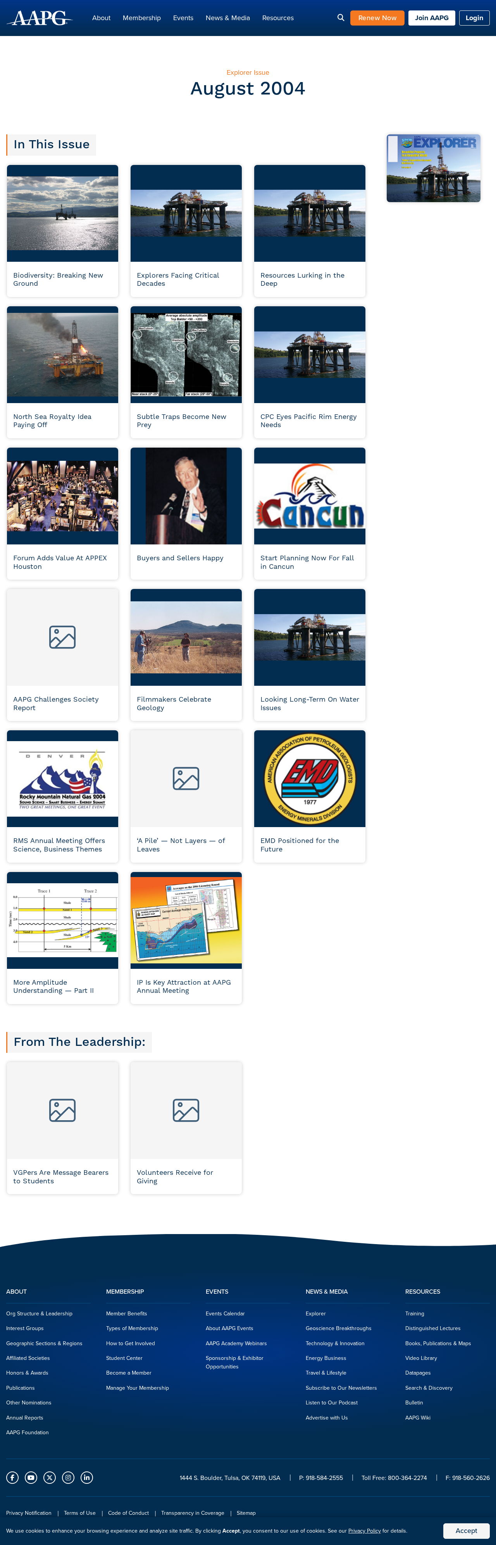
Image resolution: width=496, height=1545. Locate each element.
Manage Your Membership (137, 1388)
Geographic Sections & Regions (44, 1343)
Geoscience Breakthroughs (339, 1328)
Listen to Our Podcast (332, 1403)
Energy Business (326, 1358)
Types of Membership (132, 1328)
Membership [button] (142, 18)
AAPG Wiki (418, 1418)
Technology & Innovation (335, 1343)
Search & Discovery (429, 1388)
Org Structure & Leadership (39, 1314)
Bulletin (414, 1403)
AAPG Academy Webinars (236, 1343)
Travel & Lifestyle (326, 1373)
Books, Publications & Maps (438, 1343)
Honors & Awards (27, 1373)
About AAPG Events (229, 1328)
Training (414, 1314)
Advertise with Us (327, 1418)
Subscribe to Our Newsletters (341, 1388)
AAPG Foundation (27, 1432)
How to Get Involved (130, 1343)
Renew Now (377, 18)
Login (474, 18)
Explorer (316, 1314)
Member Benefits (126, 1314)
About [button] (101, 18)
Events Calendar (225, 1314)
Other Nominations (29, 1403)
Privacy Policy (364, 1531)
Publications (20, 1388)
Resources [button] (278, 18)
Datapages (418, 1373)
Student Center (124, 1358)
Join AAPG (432, 18)
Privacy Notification (29, 1513)
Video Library (421, 1358)
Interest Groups (25, 1328)
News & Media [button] (228, 18)
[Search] (341, 18)
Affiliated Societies (28, 1358)
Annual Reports (24, 1418)
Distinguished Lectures (433, 1328)
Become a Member (129, 1373)
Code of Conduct (128, 1513)
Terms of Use (80, 1513)
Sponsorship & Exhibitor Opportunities (235, 1362)
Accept (466, 1531)
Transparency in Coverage (192, 1513)
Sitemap (246, 1513)
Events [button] (183, 18)
